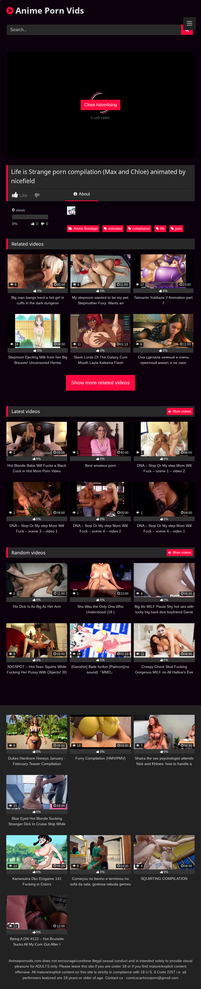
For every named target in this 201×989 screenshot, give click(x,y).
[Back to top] (185, 973)
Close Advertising (100, 105)
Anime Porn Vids (48, 10)
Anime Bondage (86, 229)
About (84, 194)
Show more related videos (100, 382)
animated (115, 229)
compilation (141, 229)
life (162, 229)
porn (178, 229)
